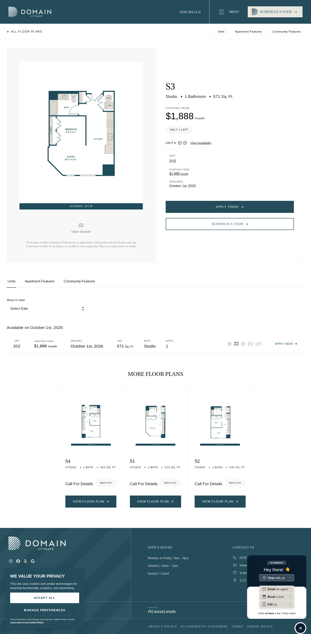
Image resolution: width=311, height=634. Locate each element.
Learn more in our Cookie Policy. (27, 622)
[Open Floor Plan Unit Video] (243, 343)
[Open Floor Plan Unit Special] (229, 344)
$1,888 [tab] (178, 173)
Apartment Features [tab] (248, 31)
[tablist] (155, 283)
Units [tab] (221, 31)
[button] (228, 11)
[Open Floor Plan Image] (250, 343)
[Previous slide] (180, 143)
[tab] (11, 283)
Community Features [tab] (286, 31)
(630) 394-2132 (190, 12)
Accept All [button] (45, 598)
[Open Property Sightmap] (236, 344)
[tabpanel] (155, 325)
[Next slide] (185, 143)
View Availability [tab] (200, 143)
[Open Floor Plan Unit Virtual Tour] (258, 343)
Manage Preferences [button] (44, 610)
